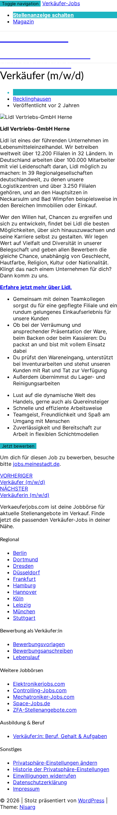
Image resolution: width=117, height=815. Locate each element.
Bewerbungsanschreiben (43, 650)
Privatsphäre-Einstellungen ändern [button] (55, 762)
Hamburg (24, 585)
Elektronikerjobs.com (39, 684)
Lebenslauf (26, 657)
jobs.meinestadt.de (36, 464)
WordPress (91, 800)
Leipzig (22, 605)
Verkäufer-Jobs (61, 3)
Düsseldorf (26, 572)
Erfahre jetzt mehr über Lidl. (36, 287)
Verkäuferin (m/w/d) (24, 491)
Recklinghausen (32, 99)
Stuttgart (24, 618)
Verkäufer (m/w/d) (22, 478)
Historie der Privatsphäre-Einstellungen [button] (61, 769)
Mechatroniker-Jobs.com (43, 697)
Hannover (25, 592)
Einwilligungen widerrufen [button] (44, 775)
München (24, 611)
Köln (18, 598)
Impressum (26, 788)
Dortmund (25, 559)
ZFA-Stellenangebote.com (45, 710)
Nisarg (27, 807)
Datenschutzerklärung (40, 782)
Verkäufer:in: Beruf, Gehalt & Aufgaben (60, 736)
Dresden (23, 566)
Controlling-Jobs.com (40, 690)
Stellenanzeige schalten (43, 15)
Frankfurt (24, 579)
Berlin (20, 553)
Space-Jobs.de (31, 703)
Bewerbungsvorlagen (39, 644)
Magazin (23, 21)
